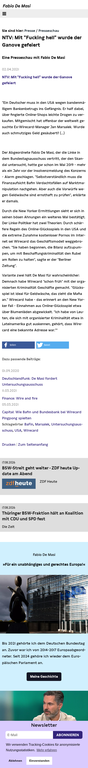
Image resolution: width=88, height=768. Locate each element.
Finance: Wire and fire (19, 398)
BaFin (28, 424)
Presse (29, 31)
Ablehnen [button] (15, 760)
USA (18, 430)
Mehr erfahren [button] (47, 750)
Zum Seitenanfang (33, 444)
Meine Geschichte (44, 676)
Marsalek (42, 424)
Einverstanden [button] (39, 760)
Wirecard (30, 430)
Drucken (8, 444)
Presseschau (48, 31)
